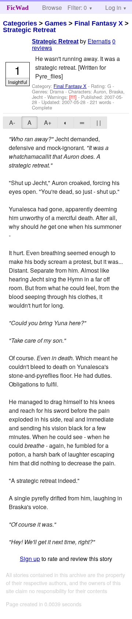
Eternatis (99, 41)
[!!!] (73, 96)
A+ (47, 122)
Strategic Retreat (29, 30)
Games (56, 23)
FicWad (18, 7)
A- (12, 122)
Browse (52, 7)
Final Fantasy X (98, 23)
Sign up (30, 558)
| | (98, 122)
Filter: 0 (77, 7)
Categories (20, 23)
